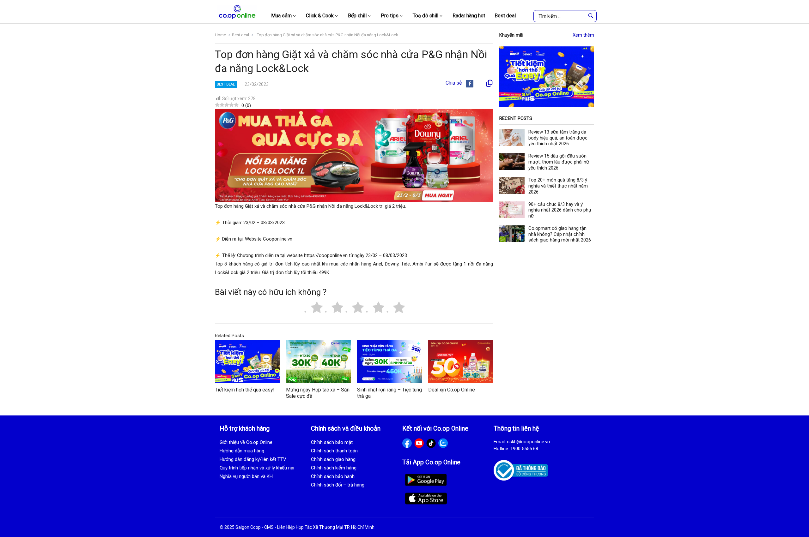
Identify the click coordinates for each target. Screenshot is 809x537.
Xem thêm (583, 35)
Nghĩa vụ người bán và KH (246, 476)
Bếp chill (357, 16)
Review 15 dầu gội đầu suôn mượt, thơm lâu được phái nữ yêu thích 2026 (558, 162)
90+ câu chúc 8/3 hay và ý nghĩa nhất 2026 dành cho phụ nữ (559, 210)
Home (220, 35)
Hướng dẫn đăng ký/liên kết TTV (253, 459)
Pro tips (389, 16)
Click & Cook (320, 16)
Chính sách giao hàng (333, 459)
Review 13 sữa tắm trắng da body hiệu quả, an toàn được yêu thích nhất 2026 (557, 138)
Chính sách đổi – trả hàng (337, 485)
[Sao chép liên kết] (489, 83)
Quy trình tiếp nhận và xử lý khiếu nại (257, 468)
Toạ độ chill (425, 16)
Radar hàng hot (469, 16)
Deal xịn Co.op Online (451, 390)
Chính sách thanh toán (334, 451)
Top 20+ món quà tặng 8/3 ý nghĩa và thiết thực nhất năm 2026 (558, 186)
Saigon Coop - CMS (254, 527)
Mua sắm (281, 16)
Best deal (505, 16)
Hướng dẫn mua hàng (242, 451)
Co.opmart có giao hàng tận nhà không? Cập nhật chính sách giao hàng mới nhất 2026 (559, 234)
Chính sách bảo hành (333, 476)
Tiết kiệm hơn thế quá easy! (245, 390)
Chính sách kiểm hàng (333, 468)
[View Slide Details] (546, 76)
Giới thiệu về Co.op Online (246, 442)
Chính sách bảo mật (332, 442)
